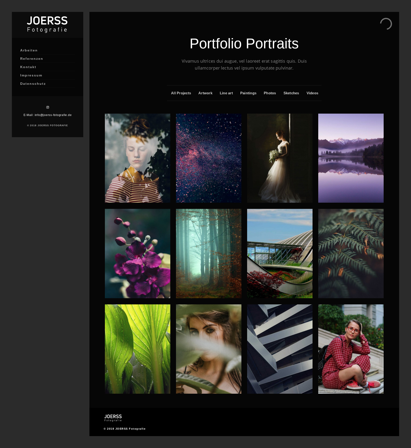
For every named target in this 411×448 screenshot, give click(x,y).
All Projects (181, 93)
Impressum (31, 75)
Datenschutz (33, 84)
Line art (226, 93)
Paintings (248, 93)
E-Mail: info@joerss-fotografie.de (48, 115)
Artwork (205, 93)
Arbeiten (29, 50)
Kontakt (28, 67)
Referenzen (31, 58)
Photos (270, 93)
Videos (312, 93)
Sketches (291, 93)
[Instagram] (47, 107)
